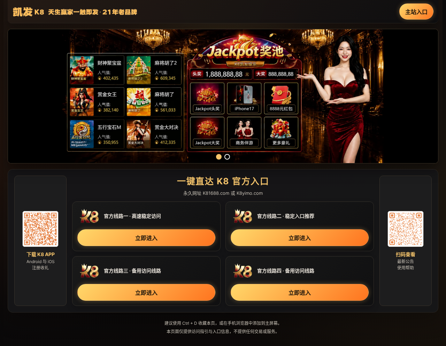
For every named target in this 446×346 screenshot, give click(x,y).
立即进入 (146, 237)
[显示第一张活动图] (219, 157)
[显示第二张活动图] (227, 157)
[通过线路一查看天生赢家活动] (223, 96)
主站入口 (416, 11)
